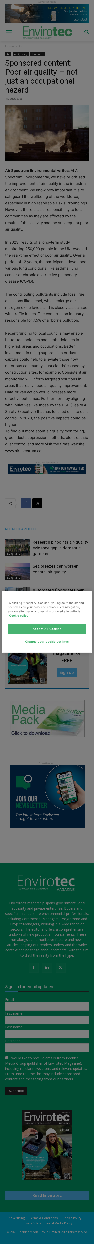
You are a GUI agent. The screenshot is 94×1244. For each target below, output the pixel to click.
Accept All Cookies (47, 629)
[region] (46, 622)
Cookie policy (18, 615)
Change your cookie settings (47, 641)
